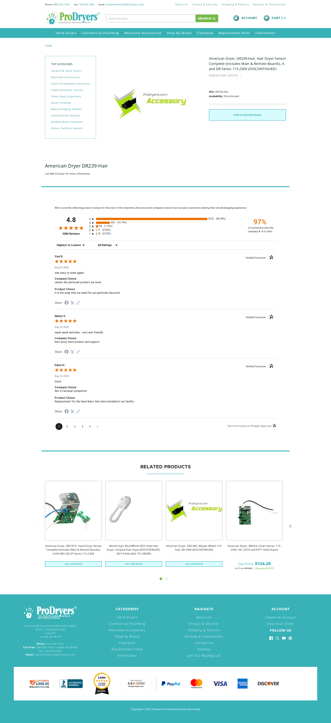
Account (249, 18)
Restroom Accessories (143, 33)
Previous (37, 526)
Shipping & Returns (235, 4)
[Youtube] (284, 638)
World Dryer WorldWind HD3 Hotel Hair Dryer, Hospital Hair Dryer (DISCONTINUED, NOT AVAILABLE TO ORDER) (133, 549)
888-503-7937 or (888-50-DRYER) (50, 647)
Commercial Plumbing (100, 33)
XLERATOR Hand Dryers (66, 70)
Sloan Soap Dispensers (66, 96)
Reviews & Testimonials (269, 4)
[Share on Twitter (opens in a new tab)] (72, 302)
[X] (277, 638)
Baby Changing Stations (66, 109)
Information (265, 33)
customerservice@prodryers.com (50, 654)
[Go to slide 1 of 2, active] (161, 579)
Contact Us (204, 643)
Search (205, 18)
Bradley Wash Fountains (67, 121)
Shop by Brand (179, 33)
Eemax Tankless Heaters (67, 128)
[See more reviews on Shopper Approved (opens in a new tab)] (78, 303)
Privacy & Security (204, 4)
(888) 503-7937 (61, 4)
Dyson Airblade (61, 102)
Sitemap (204, 649)
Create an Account (280, 617)
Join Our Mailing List (204, 655)
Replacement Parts (234, 33)
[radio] (165, 219)
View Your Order (280, 624)
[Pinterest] (290, 638)
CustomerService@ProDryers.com (124, 4)
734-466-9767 (50, 643)
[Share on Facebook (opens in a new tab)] (66, 303)
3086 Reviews (74, 233)
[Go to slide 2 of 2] (166, 579)
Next (290, 526)
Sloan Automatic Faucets (67, 90)
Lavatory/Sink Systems (65, 115)
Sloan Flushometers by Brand (70, 83)
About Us (181, 4)
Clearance (205, 33)
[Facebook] (271, 638)
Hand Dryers (66, 33)
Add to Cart (254, 515)
